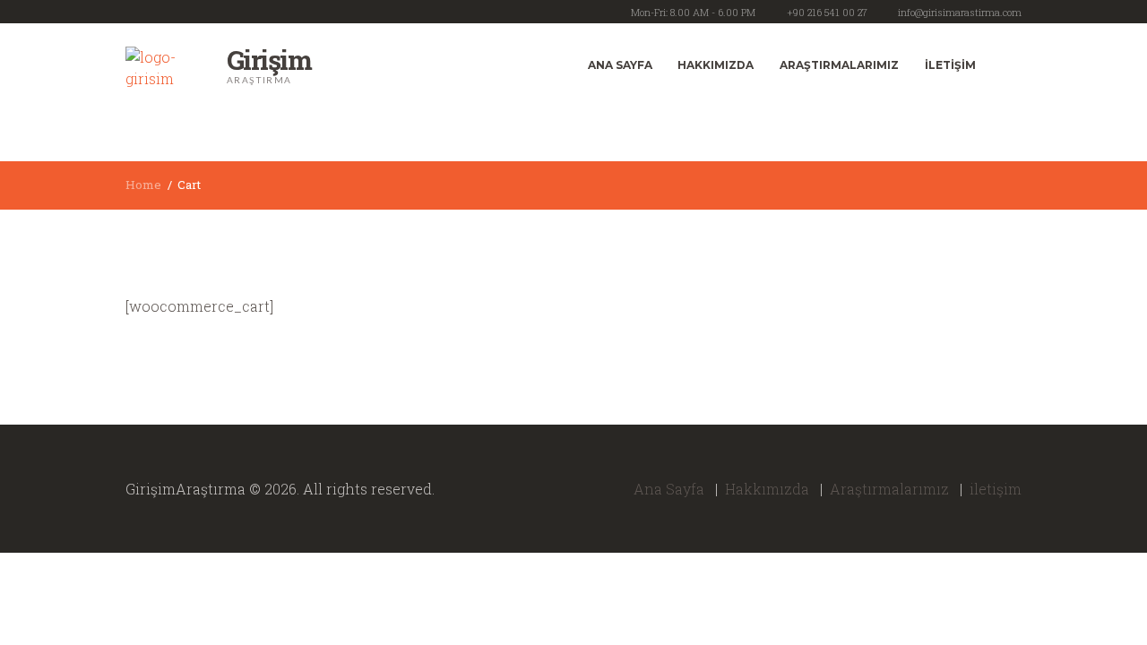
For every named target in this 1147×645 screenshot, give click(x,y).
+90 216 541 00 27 (827, 12)
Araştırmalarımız (839, 65)
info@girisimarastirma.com (960, 12)
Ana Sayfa (620, 65)
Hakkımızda (715, 65)
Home (143, 184)
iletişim (950, 65)
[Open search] (1005, 64)
